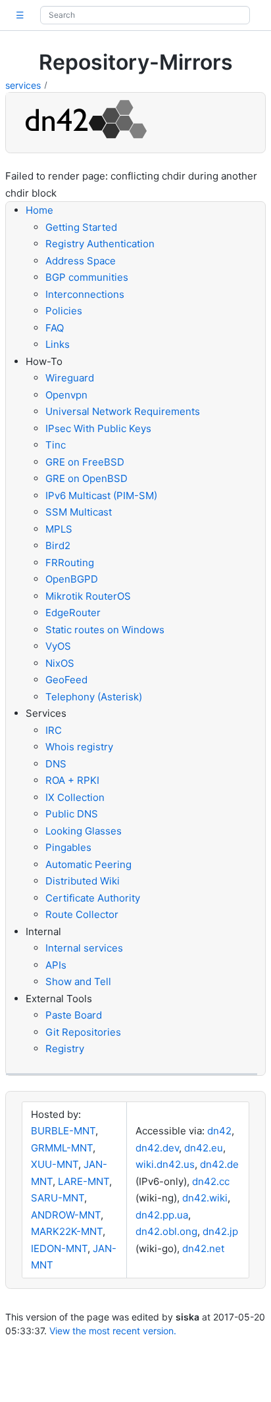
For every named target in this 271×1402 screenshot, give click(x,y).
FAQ (54, 328)
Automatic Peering (88, 864)
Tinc (55, 445)
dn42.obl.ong (166, 1231)
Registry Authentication (100, 243)
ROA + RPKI (72, 780)
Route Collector (81, 914)
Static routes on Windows (104, 629)
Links (57, 344)
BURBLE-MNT (63, 1130)
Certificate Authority (92, 898)
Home (39, 210)
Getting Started (81, 227)
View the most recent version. (112, 1330)
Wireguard (69, 378)
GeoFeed (66, 679)
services (23, 85)
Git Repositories (83, 1032)
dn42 (219, 1130)
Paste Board (73, 1015)
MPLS (58, 529)
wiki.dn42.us (165, 1164)
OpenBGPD (71, 579)
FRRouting (69, 562)
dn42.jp (220, 1231)
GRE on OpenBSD (86, 478)
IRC (53, 730)
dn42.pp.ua (162, 1215)
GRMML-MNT (62, 1148)
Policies (63, 310)
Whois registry (79, 746)
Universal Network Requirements (122, 411)
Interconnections (84, 294)
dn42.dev (157, 1148)
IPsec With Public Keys (98, 428)
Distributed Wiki (82, 881)
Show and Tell (78, 981)
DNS (55, 764)
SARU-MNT (57, 1198)
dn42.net (203, 1248)
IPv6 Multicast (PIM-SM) (101, 495)
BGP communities (86, 277)
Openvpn (66, 395)
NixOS (59, 663)
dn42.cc (211, 1181)
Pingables (68, 847)
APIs (55, 965)
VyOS (58, 646)
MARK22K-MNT (67, 1231)
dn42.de (219, 1164)
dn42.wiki (205, 1198)
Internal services (84, 948)
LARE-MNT (83, 1181)
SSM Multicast (78, 512)
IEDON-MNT (59, 1248)
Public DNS (71, 814)
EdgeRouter (73, 612)
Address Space (80, 260)
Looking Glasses (83, 831)
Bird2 (57, 545)
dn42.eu (203, 1148)
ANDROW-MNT (66, 1215)
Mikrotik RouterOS (88, 596)
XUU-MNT (54, 1164)
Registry (64, 1048)
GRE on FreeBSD (84, 462)
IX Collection (75, 797)
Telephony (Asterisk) (93, 696)
